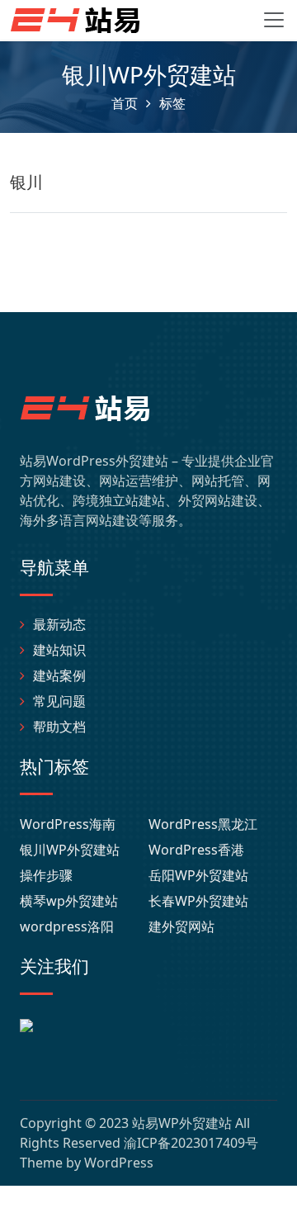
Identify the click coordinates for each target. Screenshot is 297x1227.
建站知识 (59, 650)
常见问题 (59, 701)
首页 (124, 103)
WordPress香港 (196, 850)
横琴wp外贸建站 (69, 901)
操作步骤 (46, 875)
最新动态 (59, 624)
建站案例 (59, 675)
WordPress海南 (68, 824)
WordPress (118, 1163)
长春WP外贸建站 (198, 901)
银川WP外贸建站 (70, 850)
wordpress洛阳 (67, 926)
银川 (26, 182)
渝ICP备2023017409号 (191, 1143)
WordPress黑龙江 (202, 824)
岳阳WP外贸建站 (198, 875)
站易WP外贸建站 (182, 1123)
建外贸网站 (181, 926)
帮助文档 (59, 727)
